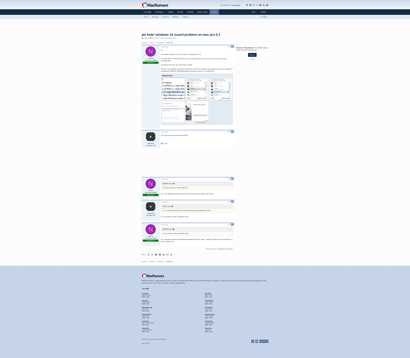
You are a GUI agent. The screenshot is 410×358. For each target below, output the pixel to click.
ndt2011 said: (167, 206)
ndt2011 (146, 38)
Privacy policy (146, 339)
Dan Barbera (145, 321)
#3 (232, 179)
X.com (147, 296)
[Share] (229, 46)
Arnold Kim (145, 293)
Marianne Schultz (210, 314)
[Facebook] (250, 5)
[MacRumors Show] (247, 5)
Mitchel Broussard (147, 307)
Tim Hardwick (209, 307)
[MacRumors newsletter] (267, 5)
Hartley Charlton (146, 314)
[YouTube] (260, 5)
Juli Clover (145, 300)
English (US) (264, 341)
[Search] (264, 17)
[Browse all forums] (262, 17)
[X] (257, 5)
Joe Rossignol (209, 300)
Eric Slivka (208, 293)
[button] (158, 11)
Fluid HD (147, 343)
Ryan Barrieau (209, 321)
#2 (232, 131)
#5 (232, 224)
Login (252, 59)
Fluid (143, 343)
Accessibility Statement (159, 339)
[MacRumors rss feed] (264, 5)
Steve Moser (145, 328)
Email (143, 296)
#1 (232, 46)
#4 (232, 201)
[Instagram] (254, 5)
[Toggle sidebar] (267, 17)
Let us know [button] (236, 5)
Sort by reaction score (169, 38)
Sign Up (252, 55)
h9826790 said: (167, 183)
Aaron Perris (208, 328)
